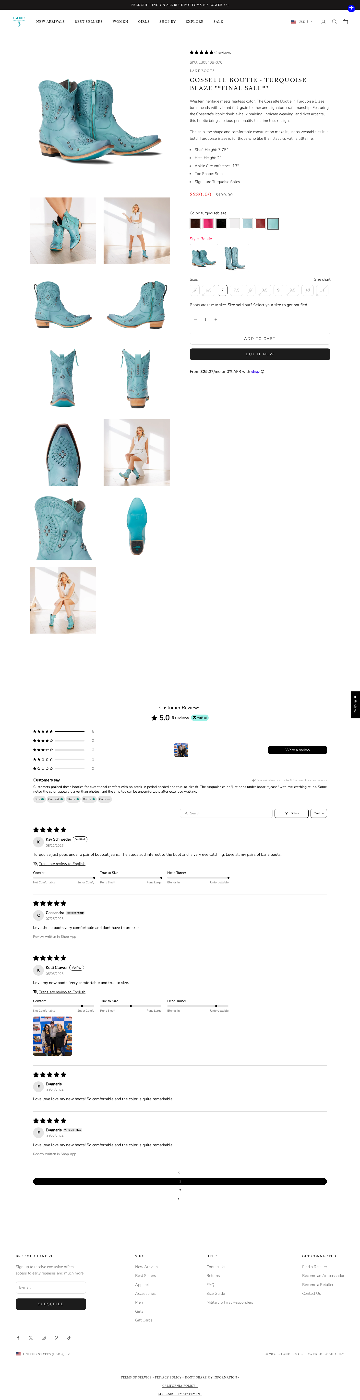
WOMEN (120, 21)
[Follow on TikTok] (69, 1337)
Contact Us (215, 1267)
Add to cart (260, 338)
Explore (195, 21)
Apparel (142, 1284)
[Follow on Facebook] (18, 1337)
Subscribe (51, 1304)
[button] (202, 52)
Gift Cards (144, 1320)
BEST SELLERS (89, 21)
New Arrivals (146, 1267)
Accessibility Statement (180, 1394)
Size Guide (215, 1293)
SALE (218, 21)
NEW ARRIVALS (50, 21)
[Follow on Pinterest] (56, 1337)
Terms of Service (137, 1377)
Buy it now (260, 354)
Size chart (322, 279)
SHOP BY (167, 21)
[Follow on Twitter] (30, 1337)
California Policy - (180, 1386)
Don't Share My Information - (212, 1377)
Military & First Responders (229, 1302)
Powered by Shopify (324, 1354)
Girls (139, 1311)
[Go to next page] (180, 1199)
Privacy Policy (168, 1377)
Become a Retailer (317, 1284)
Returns (213, 1275)
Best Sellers (145, 1275)
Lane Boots (202, 71)
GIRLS (144, 21)
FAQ (210, 1284)
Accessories (145, 1293)
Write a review (297, 750)
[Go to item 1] (181, 750)
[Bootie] (204, 258)
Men (139, 1302)
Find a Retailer (314, 1267)
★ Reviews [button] (355, 704)
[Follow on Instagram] (43, 1337)
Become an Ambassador (323, 1275)
